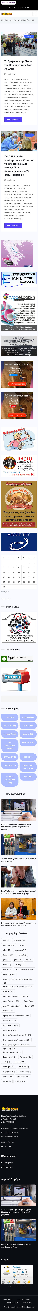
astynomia (8, 945)
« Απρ (3, 599)
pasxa (17, 960)
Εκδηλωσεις (28, 742)
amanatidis (19, 940)
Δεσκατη (28, 734)
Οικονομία (10, 765)
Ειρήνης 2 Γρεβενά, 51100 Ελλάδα (15, 1128)
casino (10, 717)
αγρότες (19, 1062)
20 (19, 577)
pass (6, 960)
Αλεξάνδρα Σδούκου (24, 969)
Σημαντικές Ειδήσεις (28, 766)
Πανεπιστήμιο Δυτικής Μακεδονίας (17, 1035)
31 (4, 587)
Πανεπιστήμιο (10, 1030)
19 (14, 577)
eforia (6, 950)
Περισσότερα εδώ (13, 120)
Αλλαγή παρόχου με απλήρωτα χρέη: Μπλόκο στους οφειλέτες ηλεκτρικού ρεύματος (16, 826)
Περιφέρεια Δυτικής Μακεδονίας (16, 1040)
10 (4, 572)
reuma (7, 965)
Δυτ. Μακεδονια (10, 745)
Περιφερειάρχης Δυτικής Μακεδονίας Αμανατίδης (16, 1045)
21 (24, 577)
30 (34, 582)
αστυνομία (8, 1067)
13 (19, 572)
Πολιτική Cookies (13, 1302)
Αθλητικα (28, 717)
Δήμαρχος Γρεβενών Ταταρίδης (15, 996)
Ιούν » (9, 599)
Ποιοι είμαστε (8, 1163)
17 (4, 577)
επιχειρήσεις (9, 1071)
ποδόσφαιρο (23, 1076)
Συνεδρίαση (9, 1057)
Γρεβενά (8, 991)
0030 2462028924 (10, 1132)
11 (8, 572)
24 (4, 582)
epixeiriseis (20, 950)
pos (28, 960)
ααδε (6, 1062)
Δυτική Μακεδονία (11, 1006)
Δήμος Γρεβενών (11, 1001)
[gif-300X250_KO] (17, 253)
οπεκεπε (7, 1076)
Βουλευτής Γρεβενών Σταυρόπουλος (17, 986)
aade (6, 940)
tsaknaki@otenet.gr (10, 1137)
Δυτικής (29, 1006)
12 (13, 572)
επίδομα (24, 1067)
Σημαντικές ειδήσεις (11, 1052)
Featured (8, 955)
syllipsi (7, 969)
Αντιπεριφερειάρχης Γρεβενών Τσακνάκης (18, 979)
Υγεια (28, 777)
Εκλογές (8, 1011)
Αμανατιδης (8, 974)
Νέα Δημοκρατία (10, 1025)
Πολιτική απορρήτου (24, 1299)
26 (14, 582)
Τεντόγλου (25, 1057)
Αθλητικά (10, 726)
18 (9, 577)
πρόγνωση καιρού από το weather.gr (17, 1286)
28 (24, 582)
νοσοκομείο (25, 1071)
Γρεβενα (9, 734)
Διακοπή (28, 1001)
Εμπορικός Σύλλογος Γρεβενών (16, 1016)
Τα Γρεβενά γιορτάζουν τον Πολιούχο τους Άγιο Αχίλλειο (18, 65)
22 (29, 577)
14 (24, 572)
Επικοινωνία (7, 1167)
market (22, 955)
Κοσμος (28, 757)
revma (19, 965)
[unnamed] (19, 346)
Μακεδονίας (9, 1020)
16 (34, 572)
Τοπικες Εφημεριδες (10, 780)
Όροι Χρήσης (8, 1299)
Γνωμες (28, 726)
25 (9, 582)
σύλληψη (20, 1081)
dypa (22, 945)
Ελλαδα (10, 757)
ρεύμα (7, 1081)
